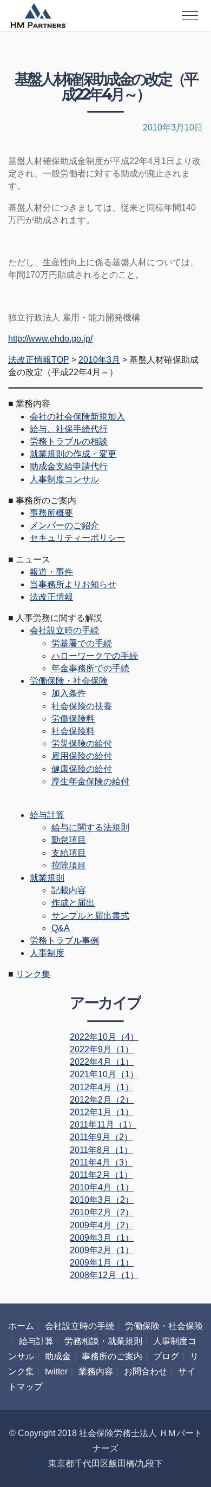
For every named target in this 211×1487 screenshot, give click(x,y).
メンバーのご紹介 (64, 525)
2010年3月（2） (102, 1199)
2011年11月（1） (103, 1124)
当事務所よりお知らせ (73, 584)
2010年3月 (99, 359)
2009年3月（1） (102, 1237)
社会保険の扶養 (81, 706)
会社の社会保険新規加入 (77, 416)
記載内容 (68, 890)
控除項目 (68, 865)
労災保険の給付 (81, 743)
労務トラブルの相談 (69, 441)
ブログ (166, 1356)
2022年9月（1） (102, 1049)
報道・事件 (51, 572)
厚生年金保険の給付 (90, 781)
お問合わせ (145, 1371)
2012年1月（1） (102, 1112)
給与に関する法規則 (90, 827)
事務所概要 (51, 512)
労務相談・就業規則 (103, 1341)
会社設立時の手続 (64, 630)
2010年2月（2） (102, 1212)
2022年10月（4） (104, 1036)
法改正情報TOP (38, 359)
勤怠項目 (68, 839)
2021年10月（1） (104, 1074)
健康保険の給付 (81, 769)
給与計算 (47, 815)
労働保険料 (73, 718)
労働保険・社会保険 (69, 680)
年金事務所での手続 (90, 668)
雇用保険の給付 (81, 756)
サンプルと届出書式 (90, 915)
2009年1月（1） (102, 1262)
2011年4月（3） (101, 1162)
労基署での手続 (81, 643)
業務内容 (95, 1371)
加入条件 (68, 693)
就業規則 (47, 877)
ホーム (21, 1326)
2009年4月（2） (102, 1225)
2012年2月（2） (102, 1099)
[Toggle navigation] (190, 16)
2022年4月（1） (102, 1061)
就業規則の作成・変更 (73, 453)
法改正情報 (51, 596)
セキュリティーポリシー (77, 537)
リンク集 (33, 974)
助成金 (58, 1356)
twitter (56, 1371)
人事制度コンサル (64, 479)
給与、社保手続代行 (69, 429)
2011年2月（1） (101, 1175)
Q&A (60, 928)
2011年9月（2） (101, 1137)
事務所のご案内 (112, 1356)
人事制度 (47, 953)
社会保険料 (73, 731)
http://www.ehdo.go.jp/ (50, 338)
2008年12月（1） (104, 1275)
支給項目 (68, 852)
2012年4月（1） (102, 1087)
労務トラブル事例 (64, 940)
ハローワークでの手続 (94, 655)
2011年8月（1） (101, 1150)
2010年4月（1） (102, 1187)
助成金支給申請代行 (69, 466)
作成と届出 (73, 902)
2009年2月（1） (102, 1250)
